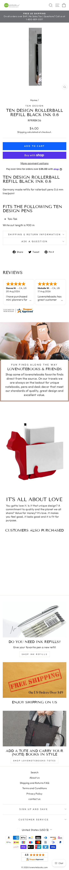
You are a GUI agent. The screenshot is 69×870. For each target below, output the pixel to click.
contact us (34, 798)
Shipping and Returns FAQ (34, 782)
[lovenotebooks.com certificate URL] (34, 310)
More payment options (34, 163)
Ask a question (34, 241)
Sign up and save (33, 809)
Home (33, 100)
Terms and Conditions (34, 788)
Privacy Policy (34, 793)
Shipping (21, 132)
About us (34, 777)
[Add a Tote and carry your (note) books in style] (34, 728)
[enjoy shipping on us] (34, 680)
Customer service (34, 819)
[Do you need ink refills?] (34, 619)
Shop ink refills (34, 654)
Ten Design (34, 105)
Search (34, 772)
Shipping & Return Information (34, 234)
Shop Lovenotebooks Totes (34, 760)
